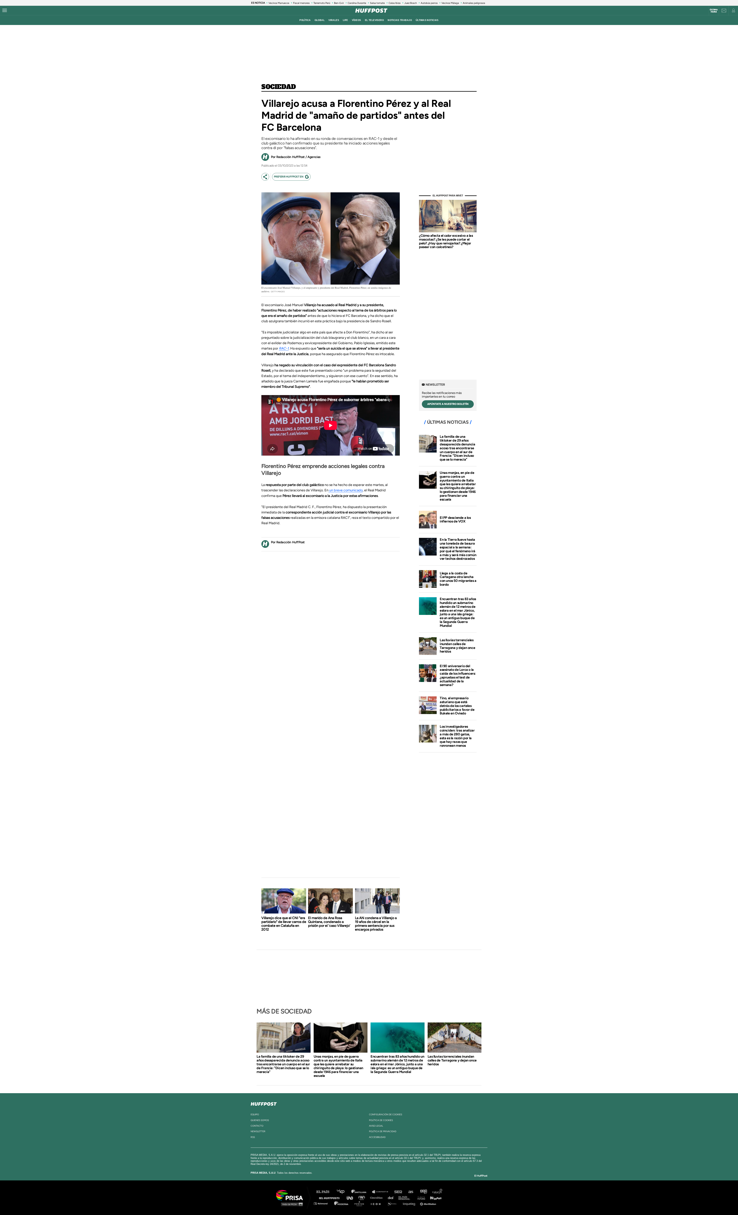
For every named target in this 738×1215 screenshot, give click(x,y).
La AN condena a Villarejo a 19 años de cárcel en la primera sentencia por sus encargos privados (376, 924)
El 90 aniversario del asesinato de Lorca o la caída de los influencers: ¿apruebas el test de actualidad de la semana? (458, 675)
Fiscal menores (301, 3)
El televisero (374, 20)
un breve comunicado (345, 490)
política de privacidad (382, 1131)
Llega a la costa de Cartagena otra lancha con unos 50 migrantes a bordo (458, 579)
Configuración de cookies (385, 1114)
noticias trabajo (400, 20)
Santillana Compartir (381, 1191)
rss (253, 1137)
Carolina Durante (357, 3)
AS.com (410, 1191)
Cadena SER (398, 1191)
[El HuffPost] (371, 10)
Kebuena (434, 1197)
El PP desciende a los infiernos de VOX (455, 520)
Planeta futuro (420, 1197)
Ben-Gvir (339, 3)
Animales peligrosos (474, 3)
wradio (362, 1197)
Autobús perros (429, 3)
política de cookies (381, 1120)
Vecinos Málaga (450, 3)
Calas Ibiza (395, 3)
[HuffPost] (264, 1103)
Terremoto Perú (321, 3)
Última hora (714, 11)
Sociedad (278, 87)
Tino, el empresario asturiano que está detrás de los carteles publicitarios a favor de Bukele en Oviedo (457, 705)
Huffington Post (330, 1197)
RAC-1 (284, 348)
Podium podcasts (360, 1203)
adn (423, 1191)
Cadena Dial (392, 1197)
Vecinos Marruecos (278, 3)
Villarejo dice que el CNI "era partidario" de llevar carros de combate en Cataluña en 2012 (283, 924)
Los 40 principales (343, 1191)
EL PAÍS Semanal (406, 1197)
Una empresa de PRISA (291, 1194)
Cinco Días (377, 1197)
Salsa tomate (377, 3)
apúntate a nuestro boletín (448, 404)
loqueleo (410, 1203)
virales (333, 20)
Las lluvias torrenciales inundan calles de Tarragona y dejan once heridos (457, 646)
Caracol (437, 1191)
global (320, 20)
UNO (352, 1197)
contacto (257, 1125)
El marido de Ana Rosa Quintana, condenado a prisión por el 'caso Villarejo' (329, 922)
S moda (393, 1203)
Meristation (428, 1203)
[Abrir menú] (4, 10)
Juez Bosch (410, 3)
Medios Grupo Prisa (291, 1204)
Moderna (342, 1203)
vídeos (356, 20)
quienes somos (260, 1120)
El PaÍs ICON (377, 1203)
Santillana (361, 1191)
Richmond (322, 1203)
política (305, 20)
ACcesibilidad (377, 1137)
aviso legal (376, 1125)
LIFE (345, 20)
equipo (255, 1114)
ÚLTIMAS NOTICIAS (427, 20)
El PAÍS (325, 1191)
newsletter (258, 1131)
